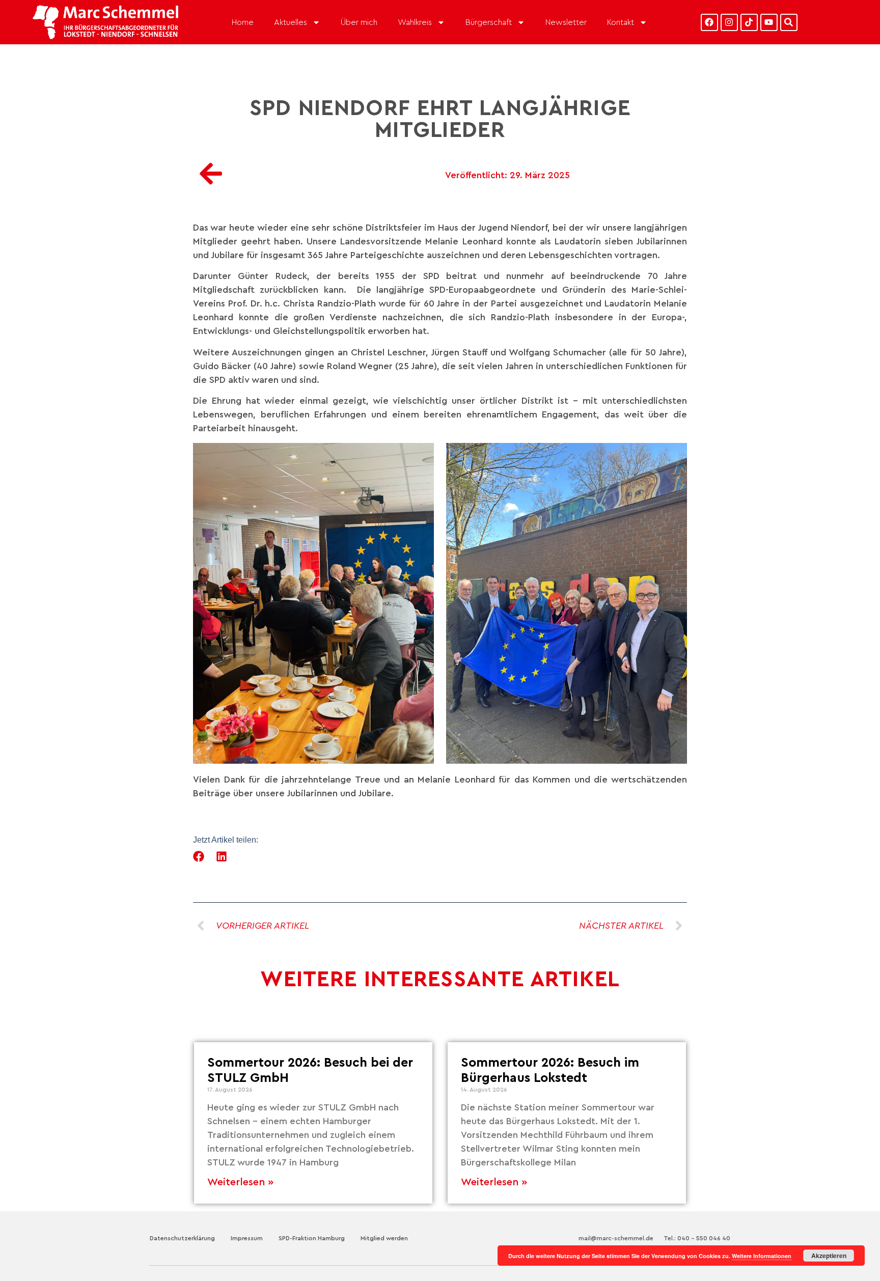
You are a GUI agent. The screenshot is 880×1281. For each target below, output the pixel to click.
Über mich (359, 22)
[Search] (789, 22)
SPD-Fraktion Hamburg (312, 1238)
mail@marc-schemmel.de (616, 1238)
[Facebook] (709, 22)
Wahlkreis (415, 22)
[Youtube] (769, 22)
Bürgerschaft (488, 22)
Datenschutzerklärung (182, 1238)
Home (243, 22)
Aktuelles (290, 22)
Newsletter (566, 22)
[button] (199, 856)
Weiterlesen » (240, 1182)
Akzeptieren (828, 1255)
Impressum (247, 1238)
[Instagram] (729, 22)
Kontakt (620, 22)
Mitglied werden (384, 1238)
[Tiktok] (749, 22)
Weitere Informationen (761, 1256)
